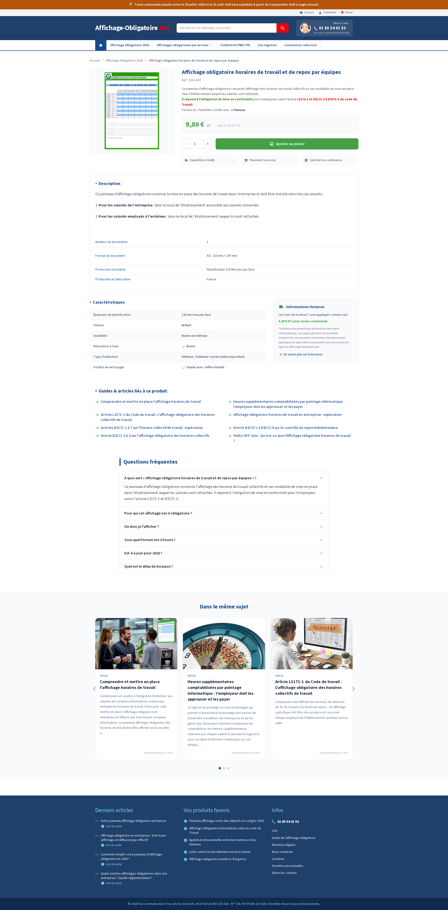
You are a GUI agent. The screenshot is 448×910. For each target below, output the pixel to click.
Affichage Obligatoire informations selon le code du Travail (225, 830)
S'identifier (329, 12)
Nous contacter (282, 852)
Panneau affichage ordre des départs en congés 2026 (226, 821)
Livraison (278, 859)
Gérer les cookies (284, 873)
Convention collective (300, 45)
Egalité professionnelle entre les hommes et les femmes (222, 842)
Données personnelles (287, 866)
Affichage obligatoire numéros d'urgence (217, 859)
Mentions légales (284, 845)
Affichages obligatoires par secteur (182, 45)
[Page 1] (220, 768)
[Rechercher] (282, 28)
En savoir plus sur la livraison (303, 354)
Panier (349, 12)
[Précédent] (95, 689)
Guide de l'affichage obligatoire (293, 838)
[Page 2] (224, 768)
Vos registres (267, 45)
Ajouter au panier (290, 143)
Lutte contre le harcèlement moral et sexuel (219, 852)
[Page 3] (228, 768)
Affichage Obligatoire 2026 (129, 45)
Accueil (95, 60)
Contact (309, 12)
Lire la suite (114, 826)
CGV (274, 831)
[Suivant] (353, 689)
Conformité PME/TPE (235, 45)
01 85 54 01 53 (332, 28)
